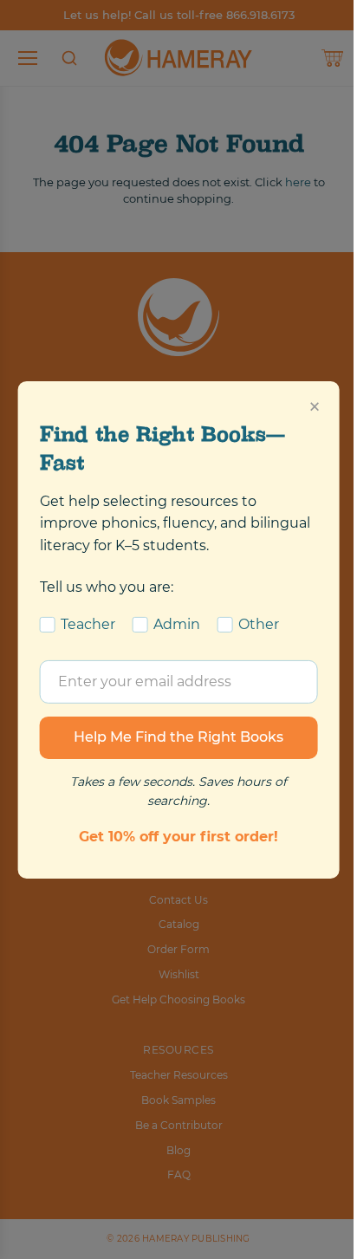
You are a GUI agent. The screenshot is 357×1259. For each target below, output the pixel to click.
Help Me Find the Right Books (178, 737)
